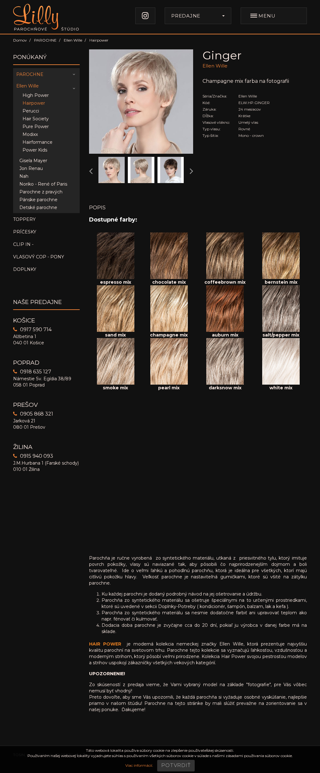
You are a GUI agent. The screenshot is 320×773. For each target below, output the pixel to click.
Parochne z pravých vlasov (40, 192)
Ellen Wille (27, 86)
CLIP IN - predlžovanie (32, 246)
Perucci (30, 111)
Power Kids (34, 150)
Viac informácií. (139, 765)
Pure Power (35, 126)
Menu (266, 16)
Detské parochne (38, 207)
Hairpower (33, 103)
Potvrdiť (175, 765)
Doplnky (24, 269)
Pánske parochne (38, 199)
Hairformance (37, 142)
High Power (35, 95)
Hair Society (35, 119)
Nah (23, 176)
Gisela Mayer (33, 160)
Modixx (30, 134)
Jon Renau (31, 168)
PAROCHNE (29, 74)
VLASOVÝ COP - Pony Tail (38, 258)
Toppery (24, 219)
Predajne (185, 16)
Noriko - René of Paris (43, 184)
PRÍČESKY (24, 232)
